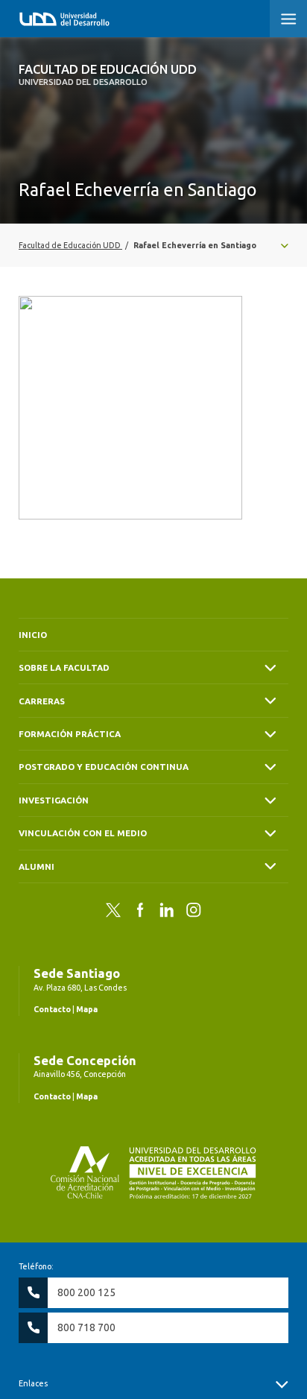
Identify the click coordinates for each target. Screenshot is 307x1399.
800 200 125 (86, 1292)
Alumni (36, 866)
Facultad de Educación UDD (108, 74)
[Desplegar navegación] (153, 245)
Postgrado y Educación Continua (104, 766)
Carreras (42, 701)
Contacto (52, 1009)
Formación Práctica (70, 734)
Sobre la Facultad (64, 667)
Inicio (33, 635)
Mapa (87, 1009)
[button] (288, 18)
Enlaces (33, 1383)
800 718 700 (86, 1327)
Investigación (54, 800)
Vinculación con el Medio (83, 833)
